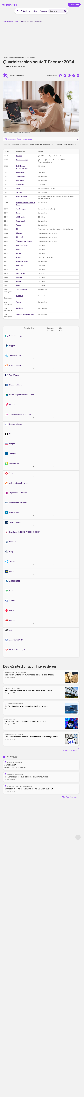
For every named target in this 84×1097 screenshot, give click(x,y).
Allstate (19, 277)
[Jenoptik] (7, 453)
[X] (73, 76)
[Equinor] (7, 404)
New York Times (21, 245)
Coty (18, 286)
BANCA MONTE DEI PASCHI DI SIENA (24, 532)
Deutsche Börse (22, 261)
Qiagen (18, 257)
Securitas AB (20, 221)
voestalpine (14, 512)
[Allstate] (7, 600)
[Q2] (7, 630)
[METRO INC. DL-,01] (7, 649)
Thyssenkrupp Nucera (24, 241)
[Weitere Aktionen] (76, 339)
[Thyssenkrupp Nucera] (7, 493)
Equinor (19, 156)
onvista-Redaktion (17, 75)
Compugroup (20, 172)
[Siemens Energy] (7, 336)
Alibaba (19, 253)
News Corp (20, 265)
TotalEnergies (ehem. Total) (20, 414)
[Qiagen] (7, 444)
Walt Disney (20, 273)
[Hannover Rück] (7, 385)
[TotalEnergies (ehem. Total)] (7, 414)
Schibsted (19, 308)
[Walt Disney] (7, 463)
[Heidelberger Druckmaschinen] (7, 394)
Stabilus (19, 233)
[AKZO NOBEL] (7, 581)
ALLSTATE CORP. (16, 640)
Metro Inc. (13, 620)
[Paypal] (7, 345)
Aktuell (24, 11)
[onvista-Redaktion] (6, 75)
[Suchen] (65, 11)
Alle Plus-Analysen (69, 797)
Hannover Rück (21, 196)
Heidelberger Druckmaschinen (21, 395)
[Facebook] (65, 76)
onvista (6, 66)
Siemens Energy (22, 160)
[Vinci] (7, 473)
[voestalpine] (7, 512)
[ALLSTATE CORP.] (7, 640)
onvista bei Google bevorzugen (20, 139)
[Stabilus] (7, 542)
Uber (18, 249)
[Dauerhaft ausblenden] (77, 139)
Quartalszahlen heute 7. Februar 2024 (31, 21)
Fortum (18, 213)
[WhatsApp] (69, 76)
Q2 (10, 630)
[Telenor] (7, 561)
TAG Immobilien (21, 290)
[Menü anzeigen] (17, 11)
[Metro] (7, 571)
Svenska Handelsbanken (25, 314)
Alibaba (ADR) (15, 365)
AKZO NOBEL (14, 581)
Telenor (18, 302)
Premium (43, 11)
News (16, 21)
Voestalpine (20, 184)
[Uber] (7, 434)
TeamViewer (14, 375)
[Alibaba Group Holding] (7, 483)
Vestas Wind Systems (18, 502)
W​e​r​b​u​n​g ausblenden (49, 38)
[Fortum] (7, 591)
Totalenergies (21, 209)
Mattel (18, 269)
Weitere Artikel (70, 750)
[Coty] (7, 551)
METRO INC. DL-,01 (17, 650)
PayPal (18, 281)
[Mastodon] (60, 76)
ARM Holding (20, 217)
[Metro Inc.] (7, 620)
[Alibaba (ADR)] (7, 365)
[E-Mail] (78, 76)
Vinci (18, 188)
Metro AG (19, 237)
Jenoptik (19, 192)
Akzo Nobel (20, 180)
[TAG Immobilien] (7, 522)
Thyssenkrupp (15, 355)
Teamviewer (20, 176)
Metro (18, 229)
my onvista (33, 11)
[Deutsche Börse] (7, 424)
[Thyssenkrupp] (7, 355)
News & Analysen (8, 21)
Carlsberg (19, 296)
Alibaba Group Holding (18, 483)
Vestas (18, 225)
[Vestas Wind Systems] (7, 502)
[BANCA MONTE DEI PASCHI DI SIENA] (7, 532)
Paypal (12, 345)
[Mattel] (7, 610)
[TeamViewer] (7, 375)
